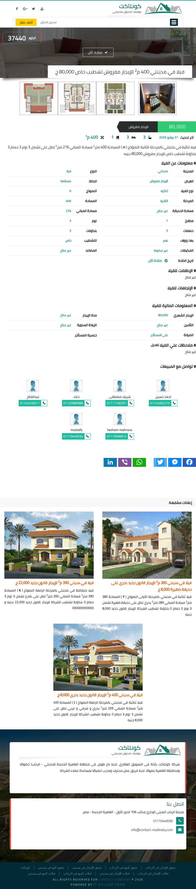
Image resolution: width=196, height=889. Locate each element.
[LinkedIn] (110, 462)
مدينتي (49, 764)
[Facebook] (189, 462)
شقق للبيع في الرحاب (123, 867)
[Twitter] (160, 462)
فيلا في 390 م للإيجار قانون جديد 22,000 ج (55, 582)
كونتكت (25, 867)
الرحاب (36, 764)
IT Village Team (109, 884)
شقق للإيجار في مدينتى (87, 867)
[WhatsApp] (139, 462)
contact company (115, 879)
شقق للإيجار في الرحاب (160, 867)
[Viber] (125, 462)
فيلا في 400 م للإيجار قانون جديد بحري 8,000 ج (100, 695)
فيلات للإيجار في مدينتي (115, 873)
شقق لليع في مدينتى (51, 867)
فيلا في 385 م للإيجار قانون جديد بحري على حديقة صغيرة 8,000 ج (151, 586)
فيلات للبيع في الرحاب (77, 873)
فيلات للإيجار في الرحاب (153, 873)
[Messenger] (175, 462)
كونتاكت (164, 764)
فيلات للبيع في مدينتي (41, 873)
